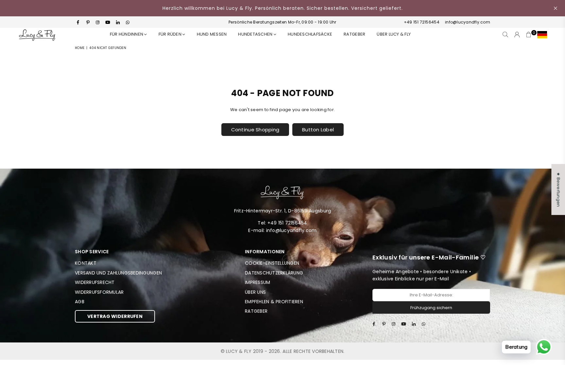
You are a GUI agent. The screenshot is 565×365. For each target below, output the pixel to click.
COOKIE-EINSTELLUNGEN (272, 263)
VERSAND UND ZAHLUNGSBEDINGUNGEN (118, 273)
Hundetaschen (255, 34)
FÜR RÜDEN (171, 34)
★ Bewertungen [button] (558, 189)
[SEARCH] (505, 34)
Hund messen (212, 34)
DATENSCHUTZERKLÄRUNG (274, 273)
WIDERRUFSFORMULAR (99, 292)
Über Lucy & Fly (394, 34)
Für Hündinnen (127, 34)
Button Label (318, 129)
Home (79, 47)
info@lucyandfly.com (467, 22)
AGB (79, 301)
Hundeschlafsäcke (310, 34)
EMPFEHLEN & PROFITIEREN (274, 301)
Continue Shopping (255, 129)
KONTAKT (85, 263)
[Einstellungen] (540, 34)
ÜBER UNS (255, 292)
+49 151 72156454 (421, 22)
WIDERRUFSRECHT (95, 282)
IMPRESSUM (257, 282)
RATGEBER (354, 34)
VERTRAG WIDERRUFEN (115, 316)
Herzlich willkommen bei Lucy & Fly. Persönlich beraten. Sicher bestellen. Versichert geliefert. (283, 8)
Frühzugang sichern (431, 308)
